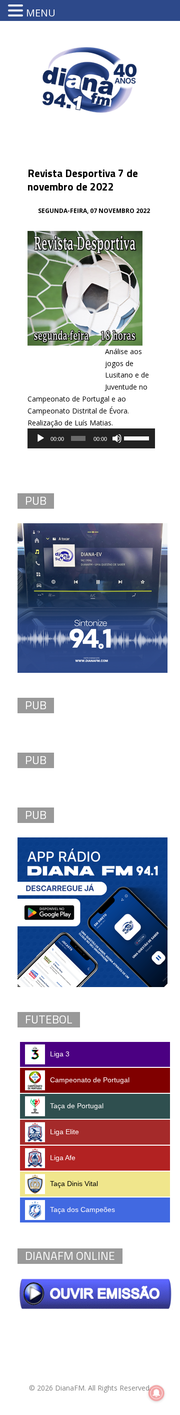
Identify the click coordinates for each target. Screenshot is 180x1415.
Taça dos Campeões (82, 1209)
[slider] (137, 437)
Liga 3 (60, 1054)
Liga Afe (63, 1158)
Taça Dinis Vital (74, 1184)
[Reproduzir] (41, 438)
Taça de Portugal (77, 1106)
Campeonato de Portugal (90, 1080)
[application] (91, 438)
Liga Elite (64, 1132)
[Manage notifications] (156, 1393)
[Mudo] (117, 438)
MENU (41, 12)
